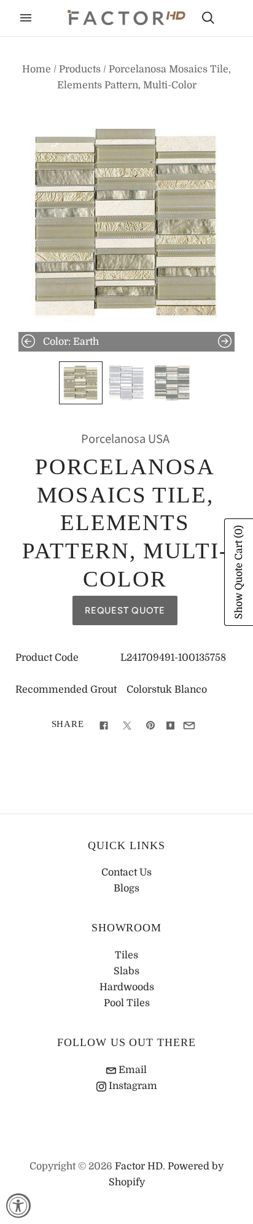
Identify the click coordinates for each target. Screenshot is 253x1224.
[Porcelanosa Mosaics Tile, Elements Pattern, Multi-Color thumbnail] (80, 382)
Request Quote (125, 610)
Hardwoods (126, 987)
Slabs (126, 971)
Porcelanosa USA (125, 439)
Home (36, 69)
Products (80, 69)
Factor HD (139, 1166)
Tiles (126, 955)
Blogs (126, 888)
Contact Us (126, 872)
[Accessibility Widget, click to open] (18, 1205)
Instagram (131, 1085)
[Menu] (25, 17)
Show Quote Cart (238, 572)
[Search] (208, 18)
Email (131, 1070)
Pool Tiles (127, 1003)
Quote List (229, 19)
